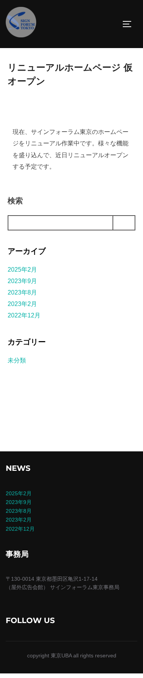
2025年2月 (22, 269)
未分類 (17, 360)
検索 (15, 200)
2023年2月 (22, 304)
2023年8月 (22, 292)
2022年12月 (24, 315)
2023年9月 (22, 281)
